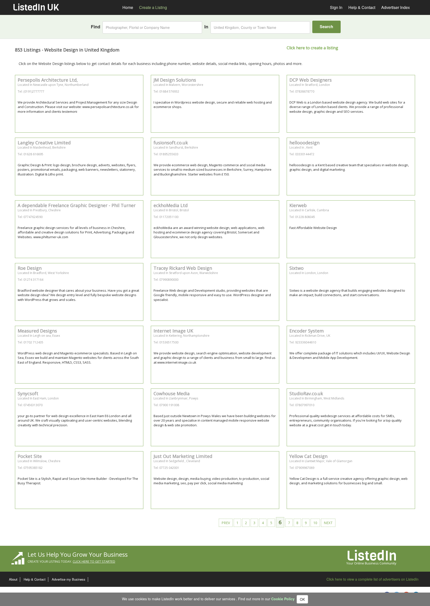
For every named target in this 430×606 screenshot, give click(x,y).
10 (315, 522)
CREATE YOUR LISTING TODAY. (71, 561)
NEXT (328, 522)
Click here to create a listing (312, 48)
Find (95, 27)
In (206, 27)
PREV (225, 522)
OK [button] (302, 599)
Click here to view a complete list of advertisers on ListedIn (372, 579)
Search (326, 26)
